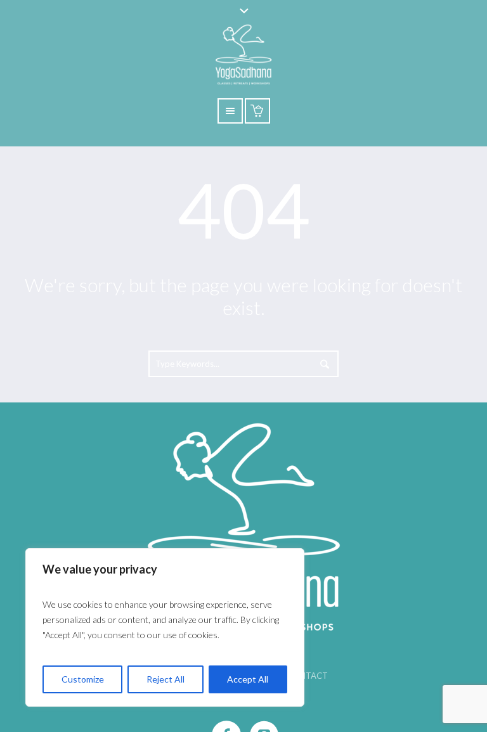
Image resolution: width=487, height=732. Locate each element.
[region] (164, 627)
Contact (307, 676)
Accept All (247, 679)
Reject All (165, 679)
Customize (83, 679)
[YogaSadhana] (243, 524)
